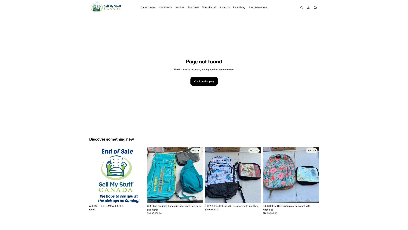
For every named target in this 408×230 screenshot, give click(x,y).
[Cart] (315, 7)
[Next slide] (198, 175)
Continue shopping (204, 81)
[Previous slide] (152, 175)
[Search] (301, 7)
